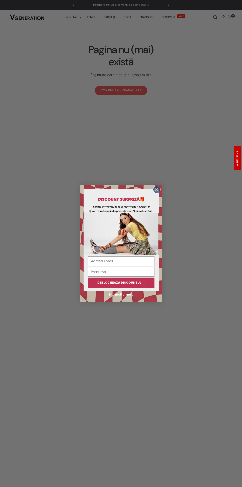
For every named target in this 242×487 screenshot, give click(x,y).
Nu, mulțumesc (121, 294)
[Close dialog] (157, 189)
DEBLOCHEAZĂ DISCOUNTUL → (121, 282)
